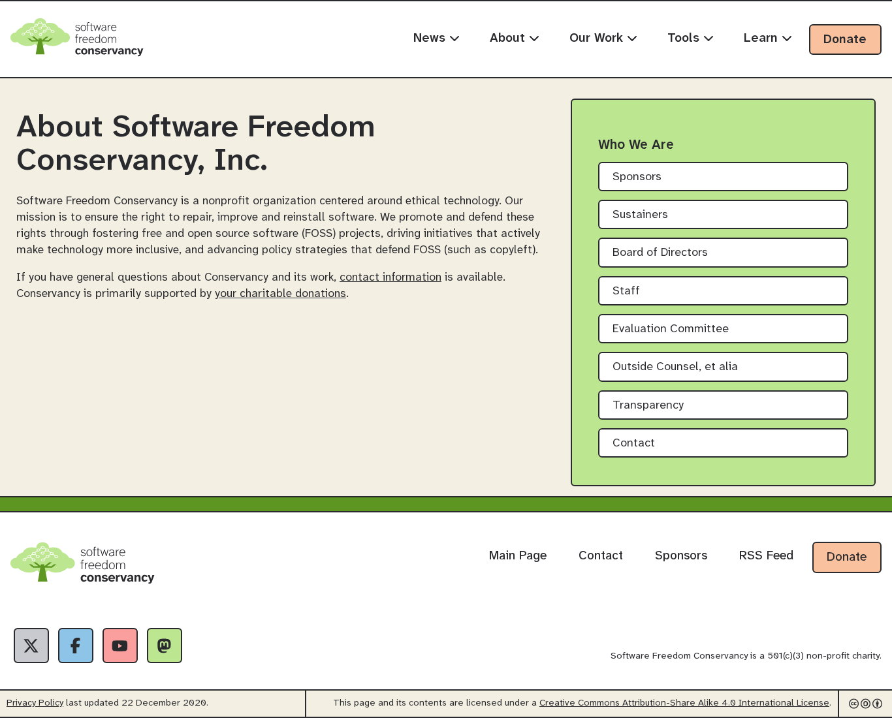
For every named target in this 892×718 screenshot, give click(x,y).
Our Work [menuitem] (598, 38)
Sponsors (637, 177)
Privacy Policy (35, 703)
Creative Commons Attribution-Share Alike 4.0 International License (684, 703)
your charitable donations (280, 294)
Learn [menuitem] (763, 38)
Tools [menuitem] (685, 38)
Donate (845, 39)
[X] (31, 645)
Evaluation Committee (671, 329)
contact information (390, 277)
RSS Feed (766, 556)
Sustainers (640, 215)
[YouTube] (120, 645)
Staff (626, 291)
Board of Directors (660, 253)
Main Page (518, 556)
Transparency (648, 405)
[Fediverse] (164, 645)
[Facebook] (75, 645)
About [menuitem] (509, 38)
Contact (634, 443)
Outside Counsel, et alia (675, 367)
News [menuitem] (431, 38)
